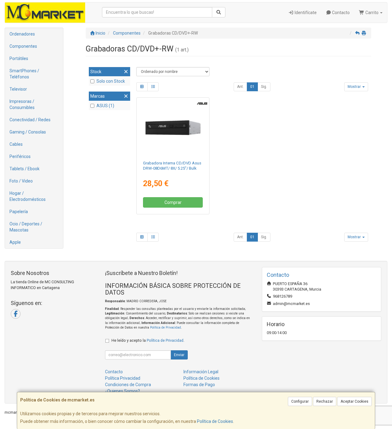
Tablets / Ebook (24, 168)
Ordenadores (22, 34)
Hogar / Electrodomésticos (27, 196)
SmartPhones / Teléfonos (24, 73)
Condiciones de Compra (128, 384)
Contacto (340, 12)
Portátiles (18, 58)
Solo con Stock (110, 81)
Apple (15, 242)
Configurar (300, 401)
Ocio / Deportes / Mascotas (25, 226)
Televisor (18, 89)
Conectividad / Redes (30, 119)
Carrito (371, 12)
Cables (16, 144)
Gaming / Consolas (27, 132)
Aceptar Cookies (354, 401)
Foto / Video (21, 181)
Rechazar (324, 401)
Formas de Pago (199, 384)
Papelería (18, 211)
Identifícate (305, 12)
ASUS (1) (105, 105)
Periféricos (20, 156)
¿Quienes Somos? (122, 391)
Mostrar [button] (355, 87)
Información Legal (200, 371)
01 (252, 87)
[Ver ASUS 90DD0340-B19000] (173, 128)
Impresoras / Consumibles (22, 104)
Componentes (23, 46)
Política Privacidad (122, 378)
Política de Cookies (215, 421)
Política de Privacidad (165, 327)
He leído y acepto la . (147, 340)
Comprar (173, 202)
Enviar (179, 355)
